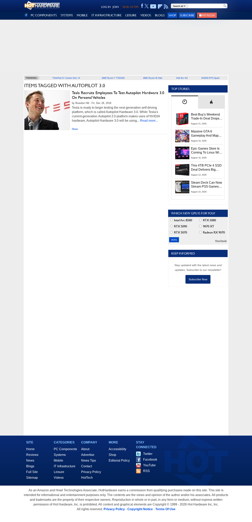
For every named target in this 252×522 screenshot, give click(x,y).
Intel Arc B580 (182, 220)
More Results (221, 241)
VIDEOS (145, 15)
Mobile (58, 460)
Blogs (30, 466)
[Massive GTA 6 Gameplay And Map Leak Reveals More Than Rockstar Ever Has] (182, 136)
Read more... (149, 120)
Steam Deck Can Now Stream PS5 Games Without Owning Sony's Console (206, 185)
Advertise (87, 454)
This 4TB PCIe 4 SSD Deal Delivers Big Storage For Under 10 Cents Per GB (206, 168)
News (75, 129)
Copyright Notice (140, 509)
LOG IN (106, 6)
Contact (86, 466)
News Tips (88, 460)
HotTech (87, 477)
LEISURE (130, 15)
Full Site (32, 472)
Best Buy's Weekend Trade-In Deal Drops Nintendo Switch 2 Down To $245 (205, 117)
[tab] (184, 102)
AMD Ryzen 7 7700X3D (113, 77)
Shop (172, 15)
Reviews (32, 454)
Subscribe (187, 15)
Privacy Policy (91, 472)
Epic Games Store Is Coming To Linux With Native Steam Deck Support (206, 151)
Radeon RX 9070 (213, 232)
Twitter (147, 453)
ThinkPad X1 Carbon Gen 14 (66, 77)
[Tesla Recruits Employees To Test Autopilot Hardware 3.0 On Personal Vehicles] (47, 110)
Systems (60, 454)
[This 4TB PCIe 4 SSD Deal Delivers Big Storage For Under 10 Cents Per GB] (182, 170)
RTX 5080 (209, 220)
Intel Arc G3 (182, 77)
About (85, 449)
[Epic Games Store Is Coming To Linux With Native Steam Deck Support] (182, 153)
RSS (146, 471)
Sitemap (32, 477)
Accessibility (117, 449)
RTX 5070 (180, 232)
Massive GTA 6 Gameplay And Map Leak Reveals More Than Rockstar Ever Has (205, 134)
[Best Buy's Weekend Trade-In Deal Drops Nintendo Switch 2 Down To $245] (182, 119)
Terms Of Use (165, 509)
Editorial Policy (119, 460)
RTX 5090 (180, 226)
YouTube (149, 465)
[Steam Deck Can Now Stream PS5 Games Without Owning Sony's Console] (182, 187)
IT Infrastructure (64, 466)
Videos (59, 477)
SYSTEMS (67, 15)
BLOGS (160, 15)
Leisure (59, 472)
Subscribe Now (198, 279)
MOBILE (82, 15)
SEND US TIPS (130, 6)
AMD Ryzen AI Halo (152, 77)
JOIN (116, 6)
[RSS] (166, 6)
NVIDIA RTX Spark (210, 77)
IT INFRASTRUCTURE (106, 15)
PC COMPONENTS (44, 15)
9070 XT (208, 226)
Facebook (150, 459)
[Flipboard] (160, 6)
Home (30, 449)
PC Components (65, 449)
